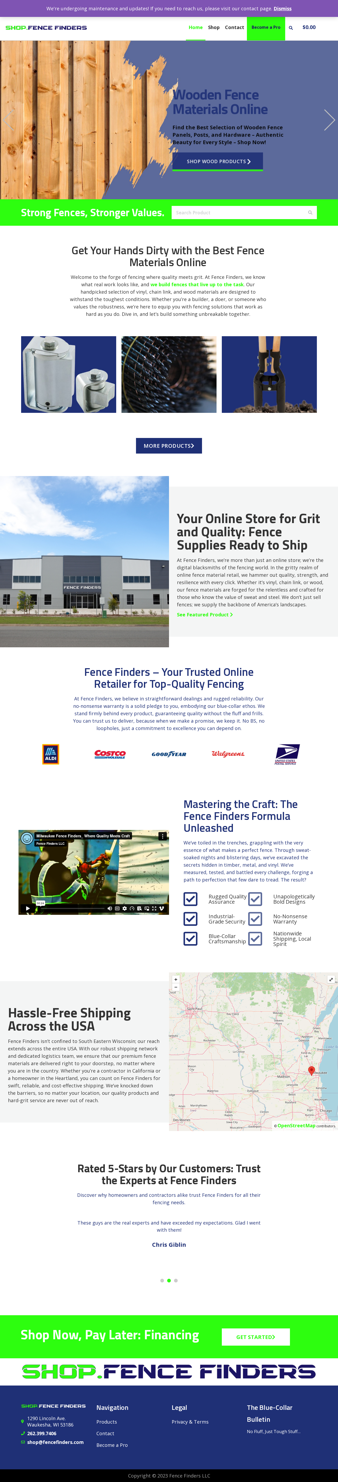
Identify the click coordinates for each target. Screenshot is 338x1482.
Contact (234, 27)
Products (106, 1422)
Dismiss (283, 8)
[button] (291, 28)
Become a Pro (266, 27)
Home (196, 27)
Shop (214, 27)
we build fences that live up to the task (197, 284)
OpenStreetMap (297, 1125)
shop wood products (216, 152)
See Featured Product (203, 614)
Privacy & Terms (190, 1422)
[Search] (310, 212)
